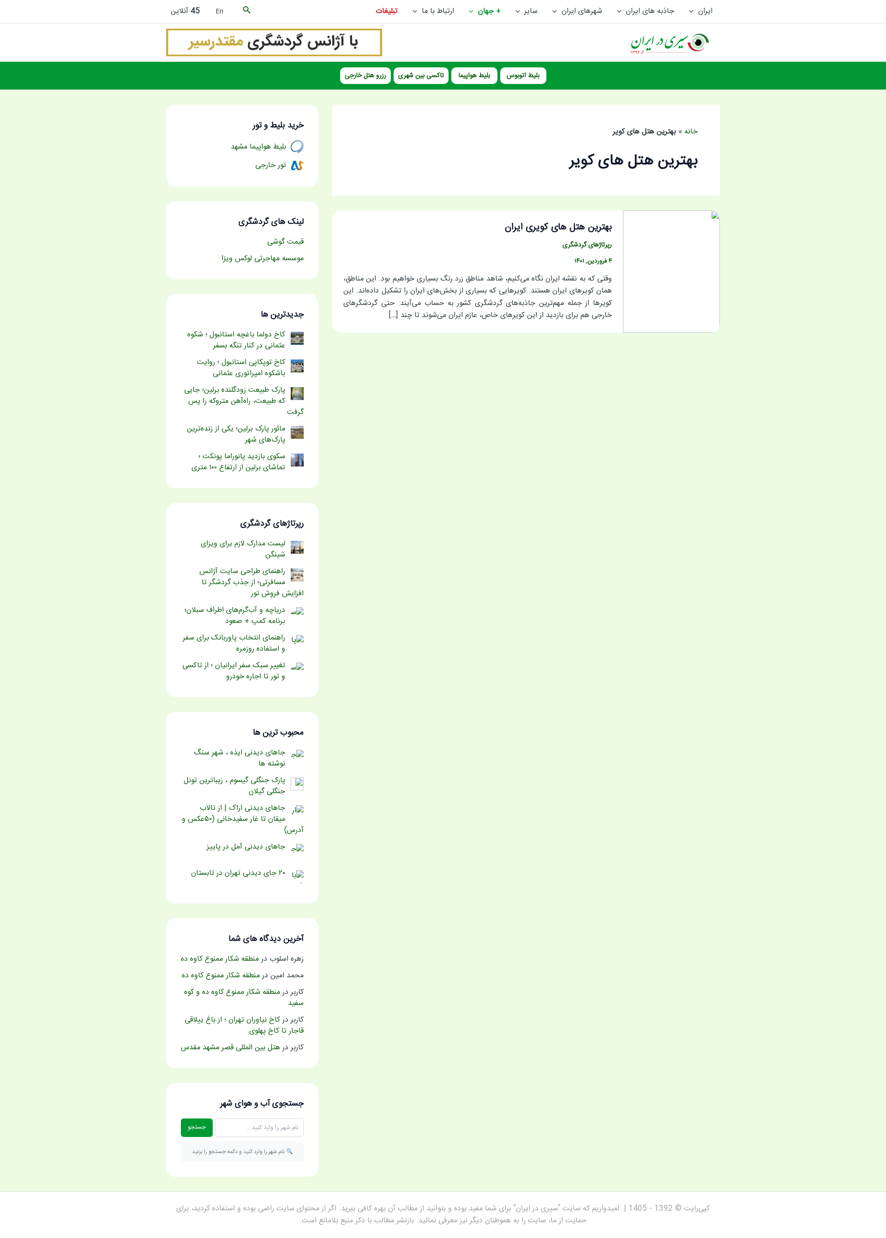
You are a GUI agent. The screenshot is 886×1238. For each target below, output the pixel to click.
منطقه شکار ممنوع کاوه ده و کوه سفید (244, 998)
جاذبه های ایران (650, 11)
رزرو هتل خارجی (365, 75)
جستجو (197, 1127)
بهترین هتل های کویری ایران (558, 227)
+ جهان (489, 11)
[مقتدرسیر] (274, 42)
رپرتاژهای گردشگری (587, 245)
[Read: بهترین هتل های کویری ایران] (671, 272)
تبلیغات (387, 11)
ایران (705, 11)
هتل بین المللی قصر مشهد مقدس (230, 1047)
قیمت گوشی (285, 242)
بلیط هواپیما (474, 75)
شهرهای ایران (582, 11)
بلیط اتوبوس (523, 75)
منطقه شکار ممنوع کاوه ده (220, 959)
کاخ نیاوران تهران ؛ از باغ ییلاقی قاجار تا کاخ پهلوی (244, 1025)
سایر (531, 11)
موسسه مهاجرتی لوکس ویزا (263, 258)
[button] (693, 11)
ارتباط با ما (438, 11)
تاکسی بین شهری (421, 75)
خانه (691, 132)
